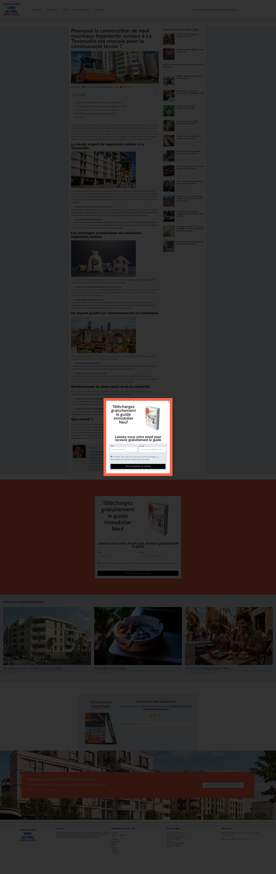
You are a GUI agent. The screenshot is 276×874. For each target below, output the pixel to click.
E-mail (141, 446)
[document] (138, 437)
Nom (112, 446)
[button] (169, 401)
